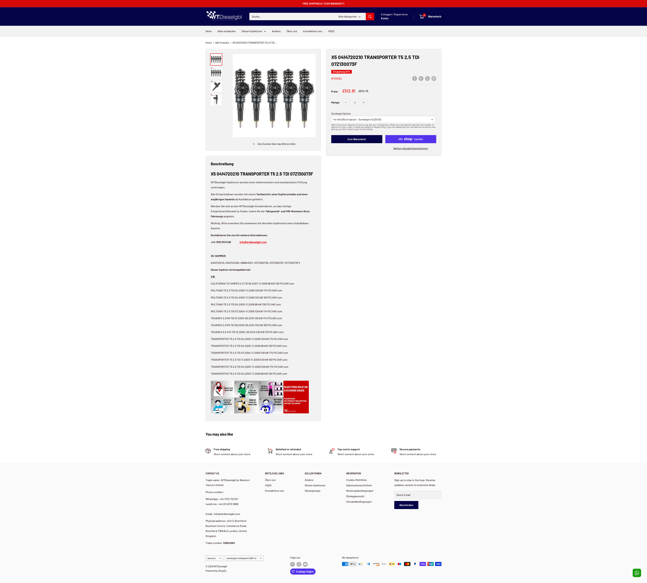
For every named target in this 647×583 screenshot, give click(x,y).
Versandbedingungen (359, 501)
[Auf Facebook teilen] (414, 78)
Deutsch (211, 558)
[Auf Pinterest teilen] (421, 78)
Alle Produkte (222, 42)
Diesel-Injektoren (252, 31)
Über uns (292, 31)
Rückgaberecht (355, 496)
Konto (384, 18)
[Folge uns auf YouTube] (305, 564)
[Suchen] (370, 16)
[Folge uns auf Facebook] (292, 564)
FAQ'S (331, 31)
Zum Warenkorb (356, 139)
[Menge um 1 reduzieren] (345, 102)
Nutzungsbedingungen (360, 490)
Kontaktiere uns (312, 31)
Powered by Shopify (216, 570)
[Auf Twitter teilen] (427, 78)
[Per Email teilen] (434, 78)
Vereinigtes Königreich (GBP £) (241, 558)
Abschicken (406, 505)
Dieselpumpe (312, 490)
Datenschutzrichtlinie (359, 485)
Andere (276, 31)
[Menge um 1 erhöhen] (363, 102)
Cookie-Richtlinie (356, 479)
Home (209, 42)
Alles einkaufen (227, 31)
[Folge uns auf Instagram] (299, 564)
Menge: (335, 102)
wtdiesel (336, 78)
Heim (209, 31)
